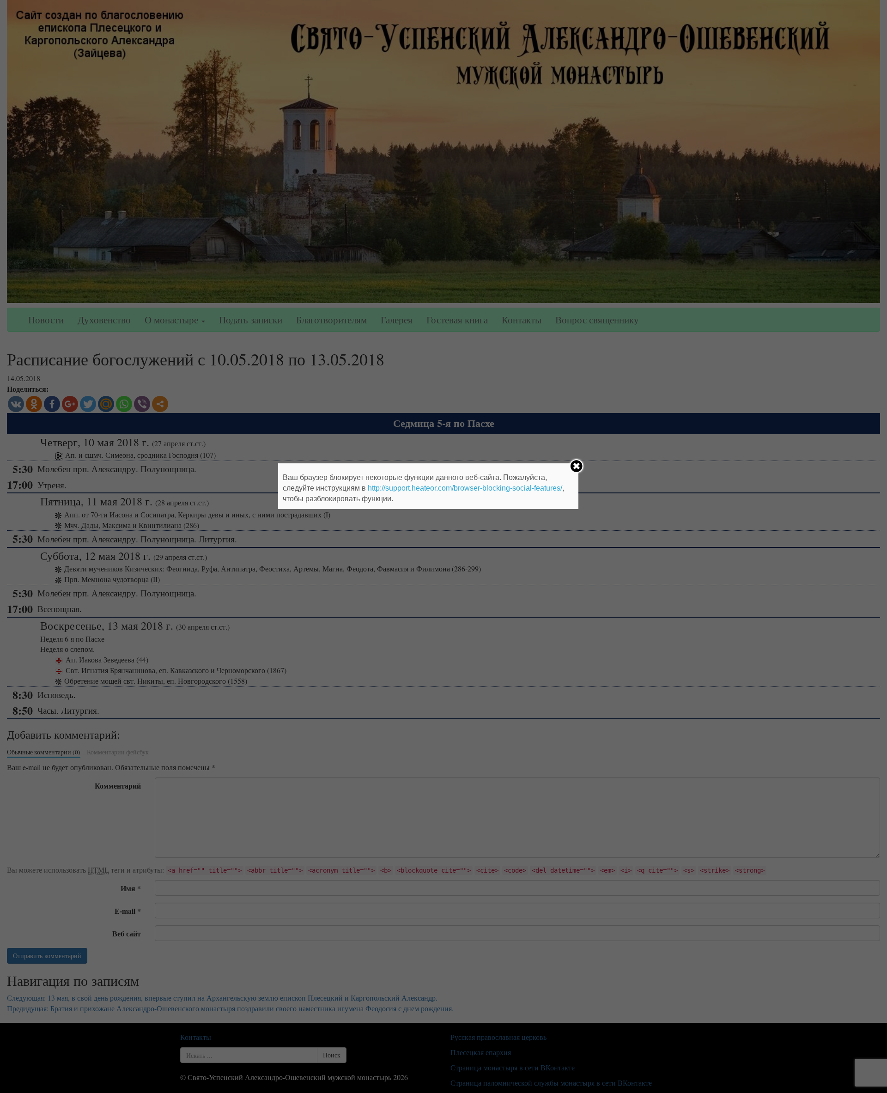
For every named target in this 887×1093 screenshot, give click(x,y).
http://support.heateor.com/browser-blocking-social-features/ (465, 488)
